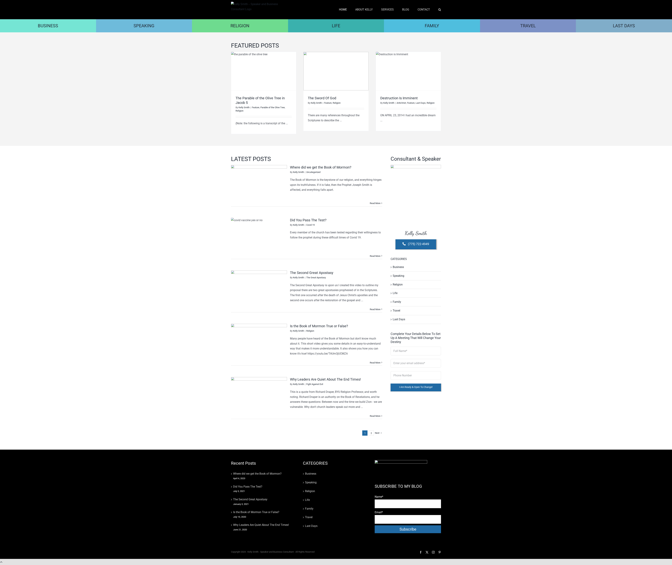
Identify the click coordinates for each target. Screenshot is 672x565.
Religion (239, 110)
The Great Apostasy (316, 277)
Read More (375, 203)
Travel (396, 310)
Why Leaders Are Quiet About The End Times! (325, 379)
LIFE (336, 25)
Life (395, 293)
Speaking (398, 275)
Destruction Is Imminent (399, 98)
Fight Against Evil (314, 384)
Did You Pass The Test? (308, 220)
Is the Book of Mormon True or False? (319, 326)
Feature (255, 107)
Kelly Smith (244, 107)
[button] (439, 9)
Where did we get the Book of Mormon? (320, 167)
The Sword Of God (322, 98)
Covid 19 (310, 225)
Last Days (421, 103)
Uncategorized (313, 172)
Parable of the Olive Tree (272, 107)
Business (398, 267)
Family (397, 301)
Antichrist (401, 103)
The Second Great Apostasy (311, 273)
